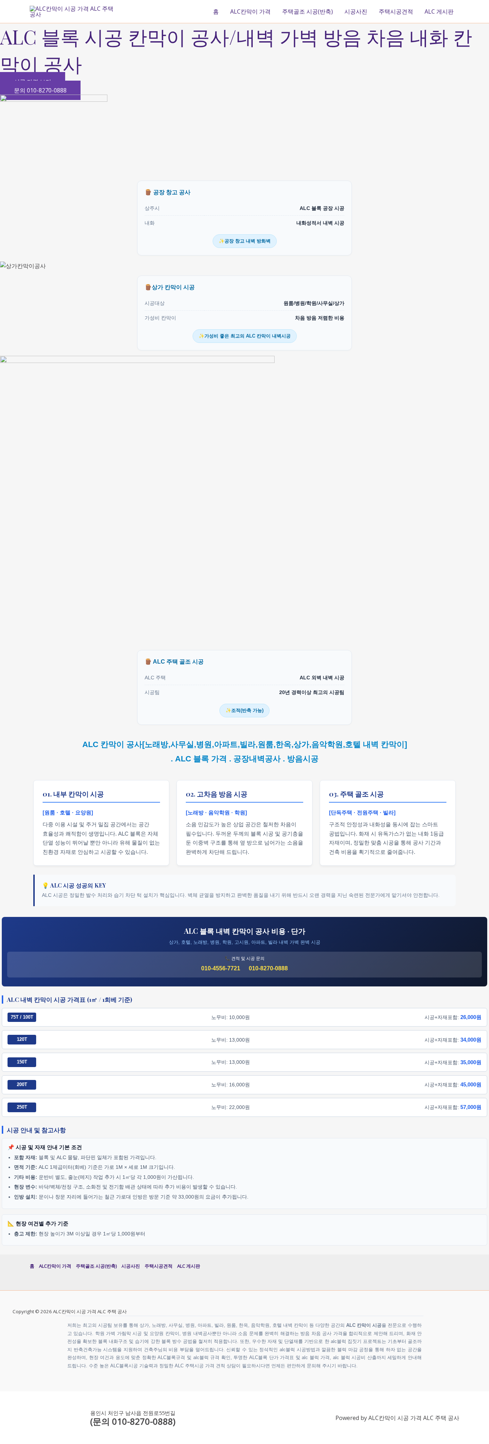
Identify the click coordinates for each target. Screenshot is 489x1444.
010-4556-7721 (220, 968)
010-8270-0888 (268, 968)
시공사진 (355, 11)
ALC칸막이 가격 (250, 11)
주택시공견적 (396, 11)
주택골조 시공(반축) (307, 11)
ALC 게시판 (439, 11)
